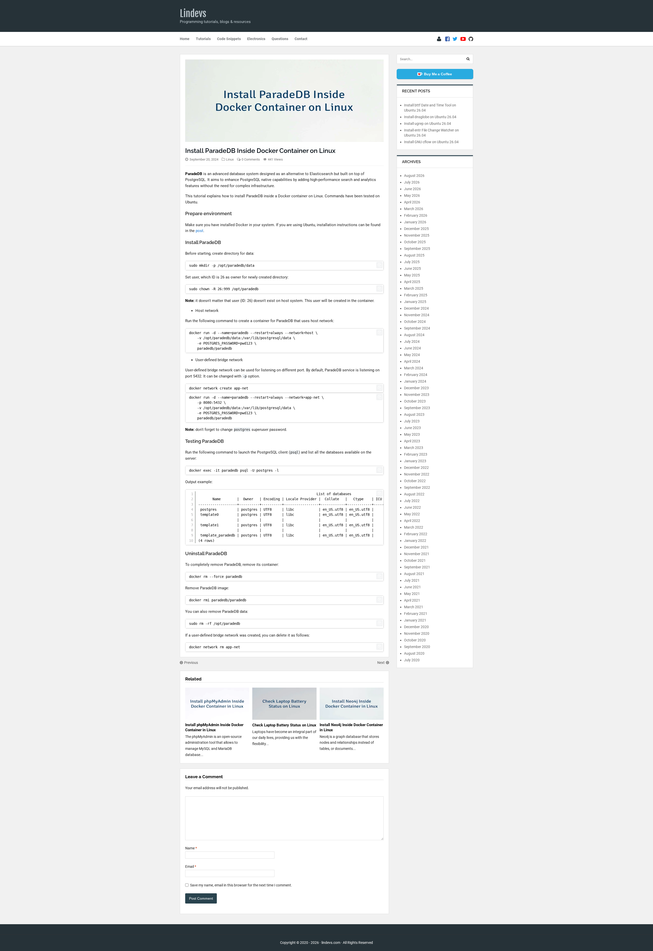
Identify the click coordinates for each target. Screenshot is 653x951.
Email (190, 866)
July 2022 (412, 501)
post (199, 230)
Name (191, 848)
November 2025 (416, 235)
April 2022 (412, 521)
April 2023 (412, 441)
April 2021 (412, 600)
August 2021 (414, 574)
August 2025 (414, 255)
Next (381, 663)
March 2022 (413, 527)
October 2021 (415, 560)
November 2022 (416, 474)
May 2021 (412, 594)
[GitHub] (471, 39)
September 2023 (417, 408)
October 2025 (415, 242)
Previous (191, 663)
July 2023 (412, 421)
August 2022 (414, 494)
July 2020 (412, 660)
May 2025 (412, 275)
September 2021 (417, 567)
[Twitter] (455, 39)
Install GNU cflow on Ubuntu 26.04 (431, 142)
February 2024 (415, 375)
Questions (280, 39)
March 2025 (413, 288)
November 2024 (416, 315)
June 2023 (412, 428)
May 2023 (412, 434)
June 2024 (412, 348)
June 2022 (412, 507)
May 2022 (412, 514)
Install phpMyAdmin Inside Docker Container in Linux (214, 727)
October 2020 (415, 640)
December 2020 (416, 627)
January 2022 (415, 541)
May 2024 (412, 355)
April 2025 (412, 282)
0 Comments (251, 159)
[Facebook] (447, 39)
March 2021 (413, 607)
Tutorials (203, 39)
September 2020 (417, 647)
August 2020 (414, 653)
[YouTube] (463, 39)
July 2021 (412, 580)
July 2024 (412, 341)
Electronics (256, 39)
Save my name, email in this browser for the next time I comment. (241, 885)
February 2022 (415, 534)
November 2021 (416, 554)
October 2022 (415, 481)
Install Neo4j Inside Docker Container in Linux (351, 727)
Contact (301, 39)
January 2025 (415, 302)
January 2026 (415, 222)
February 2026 (415, 215)
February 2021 (415, 614)
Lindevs (193, 13)
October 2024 (415, 322)
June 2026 (412, 189)
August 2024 (414, 335)
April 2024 (412, 361)
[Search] (468, 59)
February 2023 (415, 454)
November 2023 (416, 395)
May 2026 (412, 195)
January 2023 (415, 461)
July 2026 (412, 182)
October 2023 (415, 401)
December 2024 (416, 308)
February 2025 (415, 295)
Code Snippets (229, 39)
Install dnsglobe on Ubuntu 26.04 (430, 117)
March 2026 (413, 209)
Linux (230, 159)
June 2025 (412, 268)
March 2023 (413, 448)
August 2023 (414, 414)
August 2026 (414, 176)
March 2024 (413, 368)
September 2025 (417, 249)
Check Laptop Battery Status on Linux (284, 725)
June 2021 (412, 587)
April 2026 (412, 202)
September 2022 (417, 487)
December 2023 (416, 388)
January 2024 (415, 381)
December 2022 (416, 468)
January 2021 (415, 620)
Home (185, 39)
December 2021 (416, 547)
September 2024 (417, 328)
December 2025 (416, 229)
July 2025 (412, 262)
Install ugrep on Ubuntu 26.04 (427, 123)
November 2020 (416, 633)
